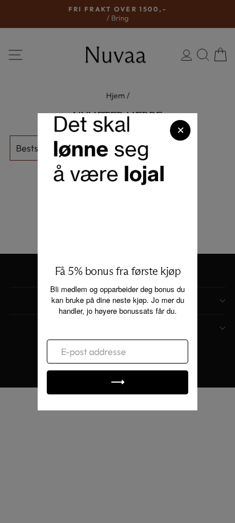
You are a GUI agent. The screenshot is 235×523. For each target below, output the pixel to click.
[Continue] (117, 382)
